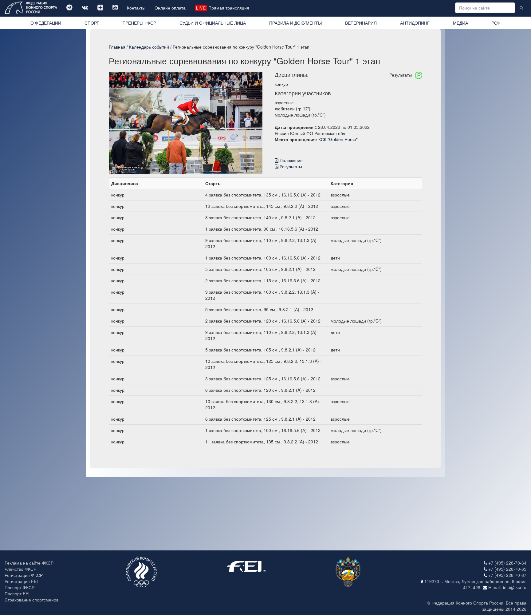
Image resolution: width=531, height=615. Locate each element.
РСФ (496, 23)
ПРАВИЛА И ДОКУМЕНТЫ (295, 23)
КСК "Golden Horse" (338, 139)
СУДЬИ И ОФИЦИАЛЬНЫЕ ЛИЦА (212, 23)
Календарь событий (149, 47)
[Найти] (521, 7)
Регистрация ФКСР (24, 575)
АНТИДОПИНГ (415, 23)
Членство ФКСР (20, 569)
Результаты (290, 166)
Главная (117, 47)
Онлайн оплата (170, 8)
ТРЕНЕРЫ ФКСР (139, 23)
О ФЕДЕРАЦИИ (45, 23)
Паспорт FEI (17, 593)
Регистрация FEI (21, 581)
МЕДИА (460, 23)
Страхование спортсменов (31, 600)
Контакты (136, 8)
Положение (290, 160)
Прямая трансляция (222, 8)
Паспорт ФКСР (19, 587)
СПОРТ (92, 23)
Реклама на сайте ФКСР (29, 563)
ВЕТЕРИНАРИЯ (361, 23)
